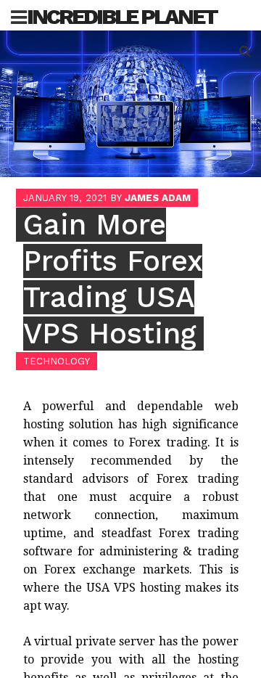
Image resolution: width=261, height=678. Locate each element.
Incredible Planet (122, 16)
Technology (56, 361)
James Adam (158, 197)
